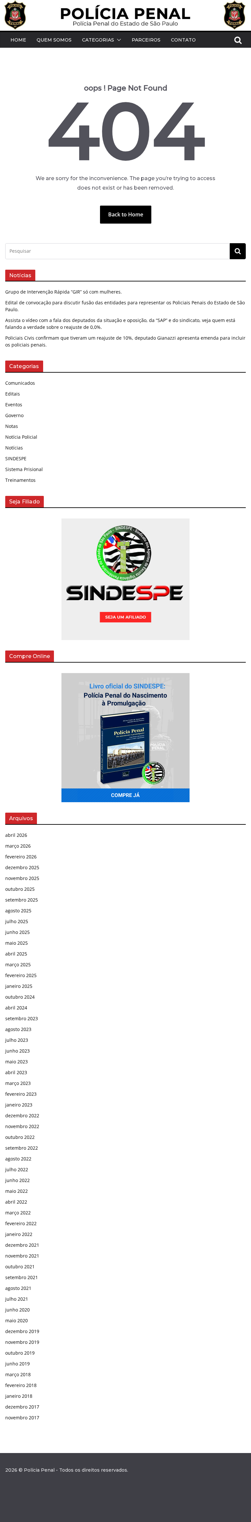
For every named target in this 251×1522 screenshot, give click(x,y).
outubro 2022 (20, 1137)
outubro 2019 (20, 1353)
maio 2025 (16, 943)
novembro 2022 (22, 1126)
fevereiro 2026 (21, 857)
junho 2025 (17, 932)
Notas (11, 426)
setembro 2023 (21, 1018)
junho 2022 (17, 1180)
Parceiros (146, 40)
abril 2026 (16, 835)
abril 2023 (16, 1072)
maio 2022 (16, 1191)
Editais (12, 394)
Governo (14, 415)
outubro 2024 (20, 997)
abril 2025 (16, 954)
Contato (183, 40)
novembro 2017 (22, 1417)
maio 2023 (16, 1061)
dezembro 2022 (22, 1115)
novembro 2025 (22, 878)
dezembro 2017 (22, 1407)
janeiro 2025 (18, 986)
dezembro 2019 (22, 1331)
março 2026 (18, 846)
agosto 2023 (18, 1029)
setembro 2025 (21, 900)
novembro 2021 (22, 1256)
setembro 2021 (21, 1277)
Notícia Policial (21, 437)
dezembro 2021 (22, 1245)
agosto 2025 (18, 910)
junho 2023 (17, 1051)
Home (18, 40)
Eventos (13, 404)
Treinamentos (20, 480)
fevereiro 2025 (21, 975)
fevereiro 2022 (21, 1223)
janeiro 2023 (18, 1105)
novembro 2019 (22, 1342)
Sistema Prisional (24, 469)
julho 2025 (16, 921)
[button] (117, 39)
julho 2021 (16, 1299)
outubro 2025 (20, 889)
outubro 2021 (20, 1266)
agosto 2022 (18, 1159)
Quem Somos (54, 40)
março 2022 (18, 1212)
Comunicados (20, 383)
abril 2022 (16, 1202)
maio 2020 (16, 1320)
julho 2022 (16, 1169)
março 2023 (18, 1083)
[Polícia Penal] (125, 4)
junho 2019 (17, 1364)
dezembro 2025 (22, 867)
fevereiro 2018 (21, 1385)
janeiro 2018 (18, 1396)
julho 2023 (16, 1040)
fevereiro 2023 (21, 1094)
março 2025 (18, 964)
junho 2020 (17, 1310)
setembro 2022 (21, 1148)
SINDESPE (15, 458)
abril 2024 (16, 1008)
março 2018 (18, 1374)
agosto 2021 (18, 1288)
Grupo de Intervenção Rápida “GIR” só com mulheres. (63, 292)
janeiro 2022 (18, 1234)
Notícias (14, 448)
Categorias (98, 40)
